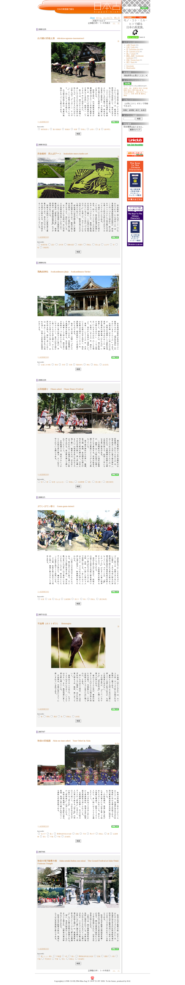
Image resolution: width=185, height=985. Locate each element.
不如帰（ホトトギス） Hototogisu (55, 623)
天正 (125, 92)
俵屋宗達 (44, 245)
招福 (137, 90)
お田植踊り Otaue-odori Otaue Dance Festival (60, 389)
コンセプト (108, 18)
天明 (63, 365)
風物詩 (67, 129)
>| (119, 23)
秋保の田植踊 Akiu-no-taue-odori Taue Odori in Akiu (64, 741)
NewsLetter (130, 66)
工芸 (128, 47)
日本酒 (145, 88)
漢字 (128, 62)
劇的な (143, 94)
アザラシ (127, 94)
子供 (84, 834)
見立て (76, 599)
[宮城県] (67, 837)
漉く (130, 88)
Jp (118, 41)
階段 (125, 90)
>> (114, 23)
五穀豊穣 (81, 482)
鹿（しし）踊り (46, 956)
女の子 (43, 834)
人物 (128, 45)
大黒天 (80, 245)
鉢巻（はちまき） (58, 482)
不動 (51, 837)
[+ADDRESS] (43, 122)
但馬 (136, 94)
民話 (140, 88)
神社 (88, 365)
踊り (89, 482)
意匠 (128, 60)
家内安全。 (132, 92)
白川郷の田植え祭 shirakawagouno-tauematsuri (62, 38)
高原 (55, 717)
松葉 (42, 599)
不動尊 (58, 956)
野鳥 (48, 717)
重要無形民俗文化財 (64, 834)
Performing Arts (134, 49)
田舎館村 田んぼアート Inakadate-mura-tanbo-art (64, 153)
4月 (66, 956)
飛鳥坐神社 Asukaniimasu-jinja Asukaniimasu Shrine (64, 272)
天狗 (70, 365)
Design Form (135, 60)
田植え (83, 129)
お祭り (92, 129)
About (92, 18)
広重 (133, 90)
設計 (53, 245)
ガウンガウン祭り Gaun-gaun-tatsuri (57, 506)
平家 (59, 837)
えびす (106, 245)
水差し (126, 88)
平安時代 (48, 959)
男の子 (92, 834)
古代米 (61, 245)
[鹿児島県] (109, 482)
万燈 (132, 94)
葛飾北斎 (70, 245)
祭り (85, 599)
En (118, 274)
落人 (51, 834)
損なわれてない (142, 92)
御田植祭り (45, 129)
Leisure (133, 54)
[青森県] (46, 248)
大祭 (49, 599)
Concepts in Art (134, 51)
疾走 (129, 90)
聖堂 (125, 95)
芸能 (77, 834)
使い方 (117, 18)
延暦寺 (135, 88)
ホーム (99, 18)
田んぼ (97, 245)
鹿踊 (106, 956)
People (133, 45)
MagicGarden (130, 68)
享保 (56, 365)
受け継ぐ (98, 482)
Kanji (132, 62)
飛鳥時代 (79, 365)
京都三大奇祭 (46, 365)
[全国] (77, 717)
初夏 (75, 129)
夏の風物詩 (57, 129)
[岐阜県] (107, 129)
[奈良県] (105, 365)
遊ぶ (128, 54)
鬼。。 (144, 90)
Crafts (133, 47)
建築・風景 (130, 56)
